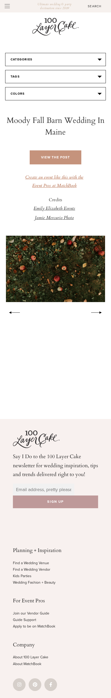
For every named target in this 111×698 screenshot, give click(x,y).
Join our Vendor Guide (31, 613)
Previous (12, 312)
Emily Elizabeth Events (54, 208)
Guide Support (24, 620)
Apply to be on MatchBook (34, 626)
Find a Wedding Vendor (31, 569)
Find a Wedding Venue (31, 563)
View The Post (55, 157)
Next (99, 312)
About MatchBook (27, 664)
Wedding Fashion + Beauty (34, 582)
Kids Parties (22, 576)
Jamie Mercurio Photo (54, 218)
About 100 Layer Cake (30, 657)
